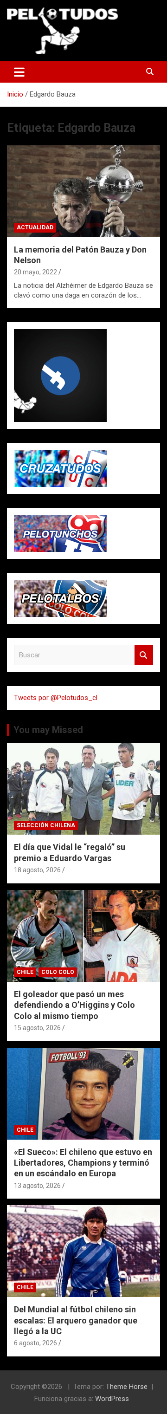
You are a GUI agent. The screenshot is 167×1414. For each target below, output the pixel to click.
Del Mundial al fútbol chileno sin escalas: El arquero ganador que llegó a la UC (75, 1320)
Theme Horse (127, 1386)
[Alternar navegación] (19, 72)
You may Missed (48, 729)
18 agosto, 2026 (37, 870)
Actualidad (35, 227)
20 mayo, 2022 (35, 272)
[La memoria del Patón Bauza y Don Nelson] (83, 191)
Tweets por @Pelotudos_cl (55, 698)
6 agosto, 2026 (35, 1343)
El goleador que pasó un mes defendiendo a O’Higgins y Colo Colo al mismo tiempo (74, 1005)
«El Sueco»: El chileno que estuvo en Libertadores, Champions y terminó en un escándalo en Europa (83, 1163)
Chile (25, 972)
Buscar (144, 655)
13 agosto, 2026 (37, 1185)
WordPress (112, 1399)
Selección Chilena (46, 825)
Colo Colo (57, 972)
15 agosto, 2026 (37, 1027)
